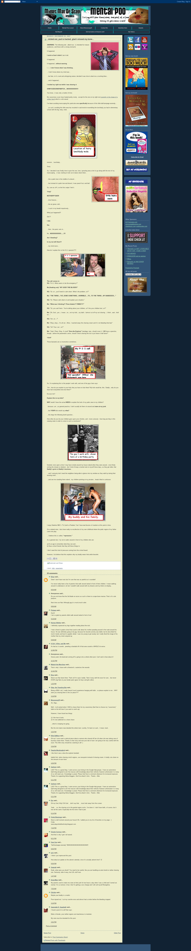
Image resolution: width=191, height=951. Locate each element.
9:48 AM (53, 640)
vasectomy (59, 568)
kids (53, 568)
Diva (52, 675)
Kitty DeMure (55, 736)
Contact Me (104, 28)
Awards (141, 28)
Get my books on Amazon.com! (95, 32)
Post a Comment (51, 926)
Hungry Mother (56, 623)
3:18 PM (53, 903)
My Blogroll (58, 32)
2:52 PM (53, 922)
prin (52, 853)
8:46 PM (53, 849)
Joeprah (53, 867)
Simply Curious (56, 832)
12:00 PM (54, 650)
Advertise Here (122, 28)
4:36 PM (53, 763)
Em (52, 800)
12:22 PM (54, 661)
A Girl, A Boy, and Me (58, 644)
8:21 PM (53, 838)
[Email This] (48, 558)
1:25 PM (53, 684)
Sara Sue (54, 842)
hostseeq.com (132, 222)
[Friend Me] (137, 43)
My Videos (131, 32)
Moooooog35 (55, 700)
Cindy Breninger (56, 817)
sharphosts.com (130, 226)
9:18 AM (53, 619)
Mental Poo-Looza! (68, 28)
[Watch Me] (144, 43)
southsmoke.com (141, 226)
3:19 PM (53, 696)
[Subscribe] (130, 50)
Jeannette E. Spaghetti (58, 907)
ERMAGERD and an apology (136, 256)
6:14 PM (53, 813)
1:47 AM (53, 876)
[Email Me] (144, 50)
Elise (52, 577)
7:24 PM (53, 828)
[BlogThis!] (50, 558)
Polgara (53, 610)
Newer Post (47, 933)
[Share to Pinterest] (56, 558)
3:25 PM (53, 732)
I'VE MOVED (131, 253)
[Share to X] (52, 558)
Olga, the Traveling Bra (59, 687)
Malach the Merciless (58, 664)
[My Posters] (137, 50)
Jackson (54, 767)
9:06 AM (53, 606)
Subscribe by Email (137, 157)
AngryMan (54, 880)
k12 (126, 222)
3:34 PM (53, 746)
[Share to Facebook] (54, 558)
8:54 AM (53, 590)
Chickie (53, 892)
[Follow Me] (130, 43)
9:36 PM (53, 863)
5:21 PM (53, 780)
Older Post (117, 933)
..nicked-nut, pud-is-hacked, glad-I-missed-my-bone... (70, 39)
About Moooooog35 (86, 28)
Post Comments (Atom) (60, 937)
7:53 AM (53, 889)
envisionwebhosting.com (133, 224)
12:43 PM (54, 671)
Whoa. (129, 259)
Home (50, 28)
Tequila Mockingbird (58, 750)
